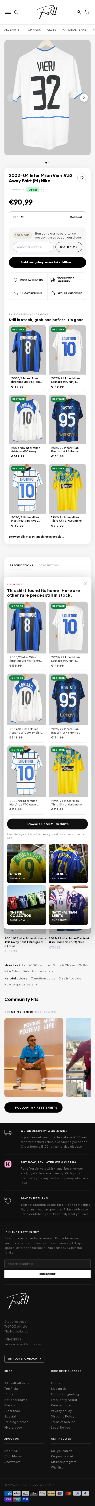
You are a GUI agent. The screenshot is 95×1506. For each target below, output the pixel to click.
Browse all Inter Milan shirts (47, 824)
